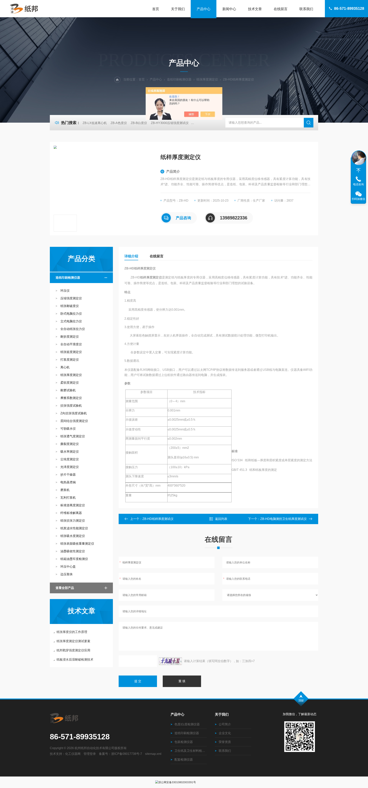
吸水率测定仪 (69, 451)
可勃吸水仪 (68, 428)
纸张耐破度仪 (69, 306)
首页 (155, 9)
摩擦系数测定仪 (71, 398)
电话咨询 (358, 184)
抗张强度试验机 (71, 405)
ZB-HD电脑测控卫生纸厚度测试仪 (283, 518)
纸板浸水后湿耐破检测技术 (75, 659)
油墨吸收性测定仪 (72, 551)
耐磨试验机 (68, 390)
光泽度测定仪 (69, 467)
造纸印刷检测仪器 (179, 79)
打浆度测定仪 (69, 359)
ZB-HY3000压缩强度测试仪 (170, 123)
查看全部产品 (65, 587)
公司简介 (225, 724)
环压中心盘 (68, 566)
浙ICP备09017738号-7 (126, 753)
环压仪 (65, 290)
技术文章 (255, 9)
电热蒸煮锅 (68, 482)
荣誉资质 (225, 742)
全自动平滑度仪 (71, 344)
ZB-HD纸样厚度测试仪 (157, 518)
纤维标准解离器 (71, 513)
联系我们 (306, 9)
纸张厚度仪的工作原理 (72, 632)
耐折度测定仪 (69, 336)
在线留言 (281, 9)
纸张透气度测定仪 (72, 436)
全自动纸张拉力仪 (72, 329)
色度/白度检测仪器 (187, 724)
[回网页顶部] (358, 170)
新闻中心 (229, 9)
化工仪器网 (72, 753)
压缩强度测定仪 (71, 298)
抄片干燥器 (68, 474)
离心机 (65, 367)
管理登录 (90, 753)
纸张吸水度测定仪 (72, 536)
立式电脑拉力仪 (71, 321)
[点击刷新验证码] (170, 661)
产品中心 (203, 9)
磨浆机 (65, 490)
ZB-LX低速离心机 (95, 123)
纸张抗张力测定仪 (72, 520)
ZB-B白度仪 (139, 123)
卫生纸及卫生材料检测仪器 (190, 750)
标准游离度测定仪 (72, 505)
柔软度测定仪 (69, 382)
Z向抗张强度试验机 (73, 413)
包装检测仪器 (183, 742)
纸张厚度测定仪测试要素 (73, 641)
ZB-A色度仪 (119, 123)
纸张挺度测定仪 (71, 352)
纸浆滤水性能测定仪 (74, 528)
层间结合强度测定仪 (74, 421)
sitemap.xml (153, 753)
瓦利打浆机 (68, 497)
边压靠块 (66, 574)
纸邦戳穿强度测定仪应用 (73, 650)
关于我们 (178, 9)
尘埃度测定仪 (69, 459)
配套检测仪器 (183, 759)
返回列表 (221, 518)
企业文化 (225, 733)
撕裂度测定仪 (69, 444)
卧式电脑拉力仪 (71, 313)
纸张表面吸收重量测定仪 (77, 543)
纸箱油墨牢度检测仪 (74, 559)
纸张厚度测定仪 (207, 79)
